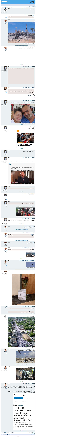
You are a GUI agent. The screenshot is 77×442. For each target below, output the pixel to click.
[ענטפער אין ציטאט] (9, 8)
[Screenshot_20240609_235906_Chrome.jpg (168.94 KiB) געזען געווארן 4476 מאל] (24, 412)
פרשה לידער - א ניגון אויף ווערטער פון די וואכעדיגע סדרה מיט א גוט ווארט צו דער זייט (21, 45)
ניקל (33, 16)
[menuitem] (32, 4)
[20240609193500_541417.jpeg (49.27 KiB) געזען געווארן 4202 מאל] (21, 172)
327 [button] (4, 432)
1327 (5, 197)
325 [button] (6, 432)
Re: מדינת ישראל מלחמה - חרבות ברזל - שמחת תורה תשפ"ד (28, 8)
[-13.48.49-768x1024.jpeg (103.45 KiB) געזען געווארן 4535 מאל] (23, 289)
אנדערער (6, 306)
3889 (5, 307)
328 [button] (3, 432)
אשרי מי (6, 243)
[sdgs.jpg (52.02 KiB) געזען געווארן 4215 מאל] (25, 211)
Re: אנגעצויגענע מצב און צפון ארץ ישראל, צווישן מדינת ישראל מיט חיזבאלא (27, 260)
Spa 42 (33, 126)
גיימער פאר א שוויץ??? (21, 124)
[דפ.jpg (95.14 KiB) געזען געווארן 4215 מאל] (26, 139)
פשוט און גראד (33, 15)
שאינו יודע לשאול (6, 22)
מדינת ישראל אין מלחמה (32, 6)
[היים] (31, 1)
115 (5, 244)
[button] (11, 7)
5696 (5, 23)
